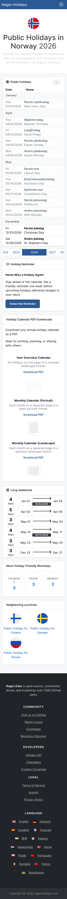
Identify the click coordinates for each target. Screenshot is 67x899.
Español (23, 830)
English (24, 821)
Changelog (33, 762)
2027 (52, 252)
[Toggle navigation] (61, 4)
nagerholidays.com (46, 893)
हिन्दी (24, 838)
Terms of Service (33, 785)
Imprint (33, 792)
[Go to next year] (56, 82)
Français (45, 830)
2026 (34, 252)
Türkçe (45, 864)
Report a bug (34, 722)
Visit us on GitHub (33, 715)
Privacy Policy (33, 799)
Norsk (48, 847)
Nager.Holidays (14, 4)
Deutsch (45, 821)
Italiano (43, 838)
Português (44, 855)
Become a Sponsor (33, 736)
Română (24, 864)
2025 (16, 252)
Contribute (33, 729)
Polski (22, 855)
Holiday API (33, 755)
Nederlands (25, 847)
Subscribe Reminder (23, 303)
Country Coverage (33, 769)
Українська (36, 872)
